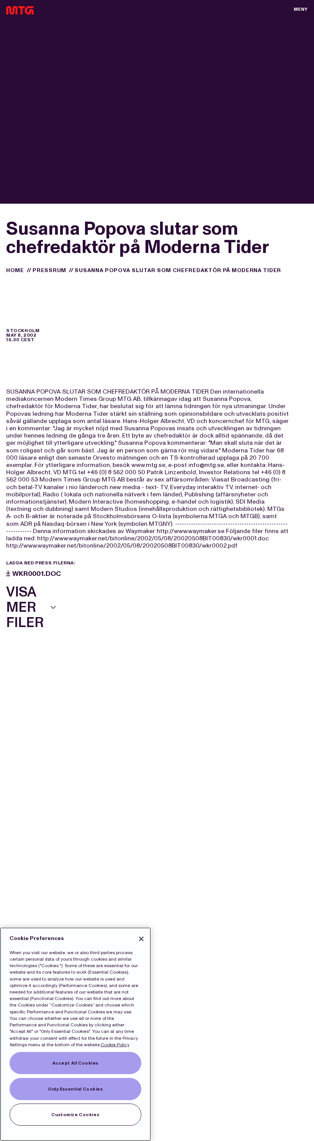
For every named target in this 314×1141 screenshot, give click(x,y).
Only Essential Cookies (75, 1089)
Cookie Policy (115, 1044)
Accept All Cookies (75, 1063)
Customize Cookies (75, 1114)
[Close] (141, 938)
